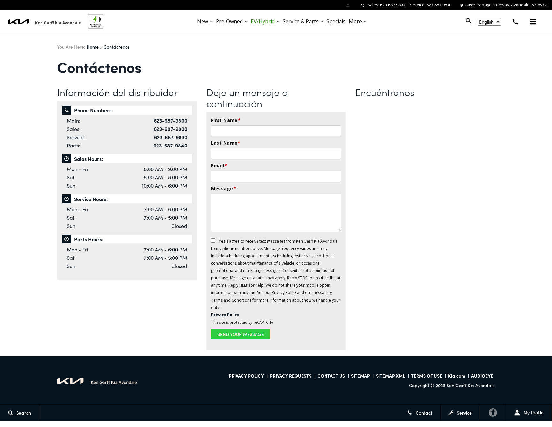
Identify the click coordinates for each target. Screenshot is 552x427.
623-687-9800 (392, 5)
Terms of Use (426, 375)
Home (93, 46)
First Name (226, 120)
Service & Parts (300, 21)
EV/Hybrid (263, 21)
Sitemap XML (390, 375)
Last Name (226, 143)
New (202, 21)
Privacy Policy (364, 15)
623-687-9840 (170, 145)
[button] (533, 22)
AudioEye (482, 375)
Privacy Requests (290, 375)
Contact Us (331, 375)
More (355, 21)
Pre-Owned (229, 21)
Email (219, 165)
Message (223, 188)
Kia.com (456, 375)
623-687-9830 (438, 5)
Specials (336, 21)
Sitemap (360, 375)
